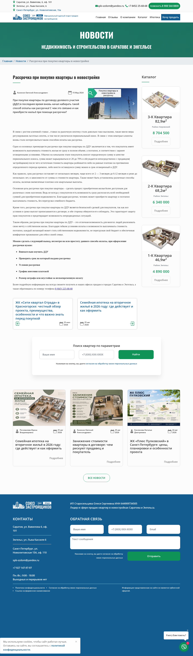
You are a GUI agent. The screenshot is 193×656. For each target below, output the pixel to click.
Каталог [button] (142, 17)
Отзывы (113, 17)
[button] (91, 103)
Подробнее (161, 141)
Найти (136, 354)
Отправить (154, 556)
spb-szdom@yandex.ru (111, 6)
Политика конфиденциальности (30, 587)
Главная (101, 17)
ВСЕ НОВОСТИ (96, 478)
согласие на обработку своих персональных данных (111, 363)
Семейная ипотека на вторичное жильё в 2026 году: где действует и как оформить (106, 306)
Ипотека (155, 17)
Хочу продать (170, 17)
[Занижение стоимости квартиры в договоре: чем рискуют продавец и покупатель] (96, 407)
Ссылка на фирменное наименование (32, 590)
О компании (127, 17)
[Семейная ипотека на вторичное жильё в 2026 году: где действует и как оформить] (39, 407)
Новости (21, 61)
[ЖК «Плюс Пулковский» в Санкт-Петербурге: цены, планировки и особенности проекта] (154, 407)
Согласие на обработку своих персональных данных (73, 587)
